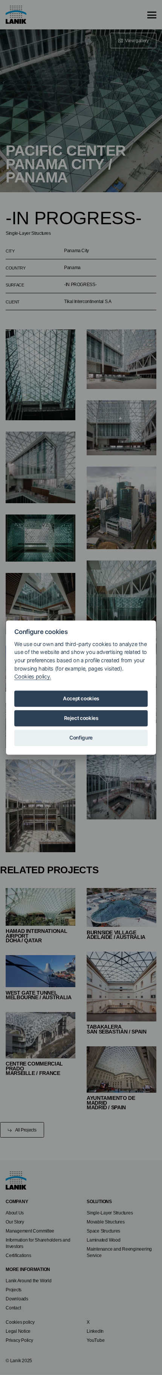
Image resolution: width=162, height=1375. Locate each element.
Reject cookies (81, 718)
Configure (81, 738)
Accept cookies (81, 699)
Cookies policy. (32, 676)
